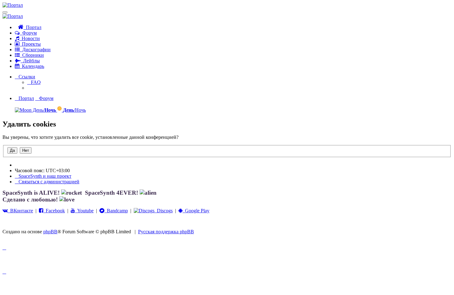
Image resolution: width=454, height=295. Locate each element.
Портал (32, 27)
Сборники (32, 55)
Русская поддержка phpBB (166, 231)
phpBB (50, 231)
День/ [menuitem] (44, 110)
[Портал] (12, 5)
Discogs (163, 210)
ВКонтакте (20, 210)
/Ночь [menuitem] (74, 110)
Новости (29, 38)
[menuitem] (34, 82)
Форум (28, 32)
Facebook (54, 210)
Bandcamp (116, 210)
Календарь (31, 66)
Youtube (84, 210)
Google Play (196, 210)
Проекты (30, 44)
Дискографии (35, 49)
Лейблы (30, 60)
